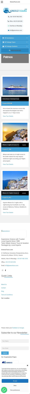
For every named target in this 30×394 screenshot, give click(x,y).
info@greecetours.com (11, 265)
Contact (3, 288)
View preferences (15, 390)
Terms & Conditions (7, 295)
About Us (4, 284)
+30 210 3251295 (10, 262)
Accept (15, 381)
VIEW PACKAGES (15, 50)
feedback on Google (18, 328)
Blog (2, 291)
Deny (15, 385)
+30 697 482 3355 (22, 258)
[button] (27, 365)
